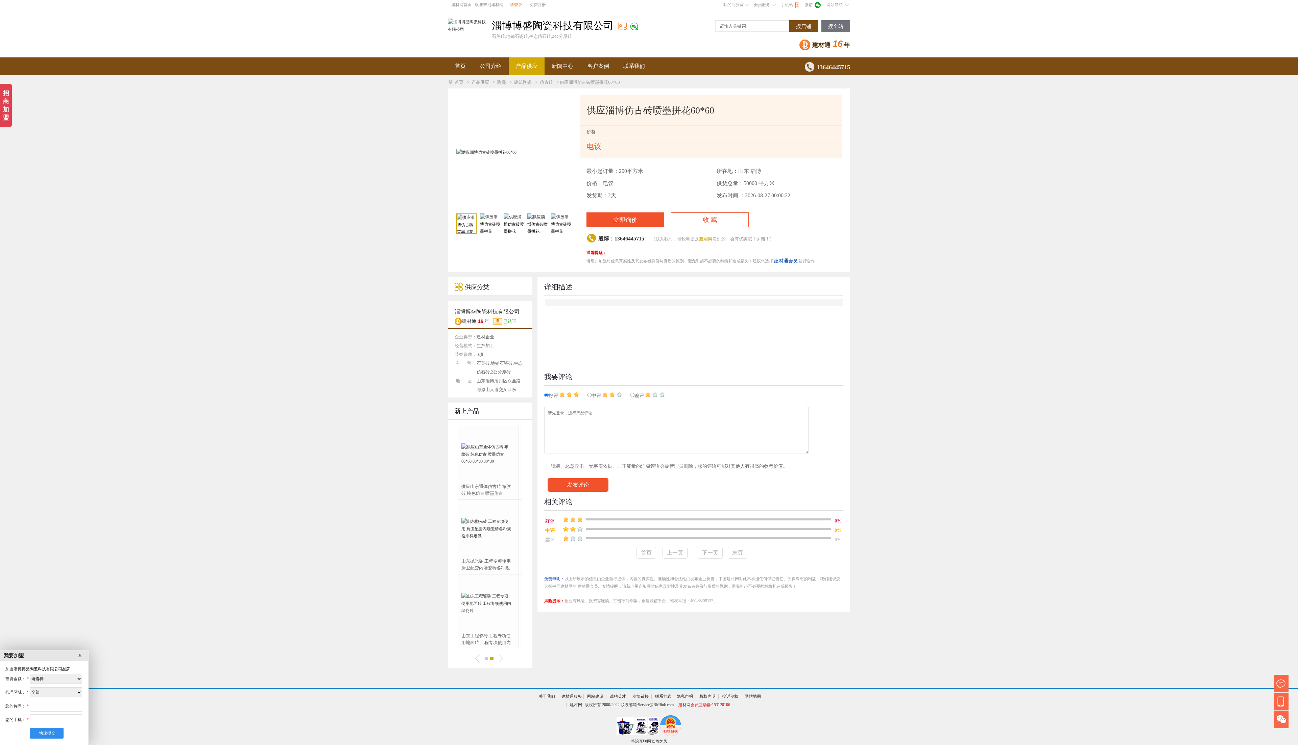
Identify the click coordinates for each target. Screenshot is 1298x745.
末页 (737, 553)
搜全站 (835, 26)
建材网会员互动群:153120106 (704, 704)
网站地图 (753, 696)
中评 (597, 395)
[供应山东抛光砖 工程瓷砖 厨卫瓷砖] (490, 603)
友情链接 (640, 696)
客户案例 (598, 66)
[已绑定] (634, 26)
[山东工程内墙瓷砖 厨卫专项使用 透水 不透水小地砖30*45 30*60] (490, 454)
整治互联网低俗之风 (649, 741)
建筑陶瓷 (523, 82)
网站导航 (834, 4)
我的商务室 (733, 4)
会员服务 (762, 4)
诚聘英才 (618, 696)
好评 (554, 395)
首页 (460, 66)
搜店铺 (803, 26)
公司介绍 (491, 66)
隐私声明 (685, 696)
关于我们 (547, 696)
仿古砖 (546, 82)
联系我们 (634, 66)
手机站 (787, 4)
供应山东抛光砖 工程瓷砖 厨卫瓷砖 (489, 639)
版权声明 (707, 696)
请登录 (516, 4)
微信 (808, 4)
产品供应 (526, 66)
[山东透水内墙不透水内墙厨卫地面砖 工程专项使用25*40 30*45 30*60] (490, 529)
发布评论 (578, 485)
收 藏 (710, 219)
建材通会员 (786, 260)
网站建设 (595, 696)
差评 (639, 395)
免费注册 (538, 4)
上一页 (675, 553)
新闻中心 (562, 66)
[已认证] (622, 26)
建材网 (706, 238)
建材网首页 (461, 4)
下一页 (710, 553)
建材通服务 (571, 696)
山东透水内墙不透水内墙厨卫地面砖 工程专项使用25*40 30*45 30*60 (489, 565)
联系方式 (663, 696)
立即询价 (625, 219)
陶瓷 (501, 82)
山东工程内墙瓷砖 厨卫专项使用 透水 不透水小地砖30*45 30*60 (490, 490)
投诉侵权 (730, 696)
